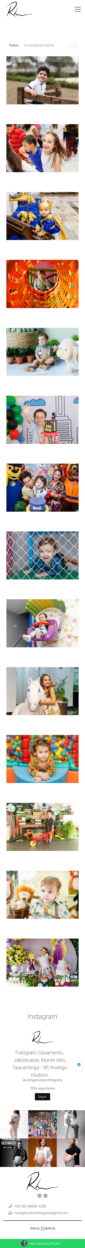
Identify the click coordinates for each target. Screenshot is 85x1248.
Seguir (42, 1097)
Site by (35, 1228)
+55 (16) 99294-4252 (30, 1206)
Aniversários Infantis (39, 45)
